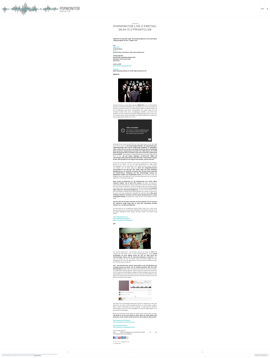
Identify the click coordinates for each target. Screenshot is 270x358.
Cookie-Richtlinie (37, 355)
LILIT (114, 50)
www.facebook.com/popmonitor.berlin (124, 327)
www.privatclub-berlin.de (120, 325)
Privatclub (116, 69)
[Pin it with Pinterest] (119, 338)
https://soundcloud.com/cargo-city (123, 220)
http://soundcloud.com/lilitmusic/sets (124, 322)
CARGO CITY (116, 47)
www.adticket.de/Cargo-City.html (122, 66)
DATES (263, 9)
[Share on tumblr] (124, 338)
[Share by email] (127, 338)
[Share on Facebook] (114, 338)
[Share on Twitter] (117, 338)
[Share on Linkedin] (122, 338)
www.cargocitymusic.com (120, 217)
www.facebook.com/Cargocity (121, 218)
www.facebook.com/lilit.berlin (121, 320)
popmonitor (118, 343)
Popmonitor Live (125, 341)
